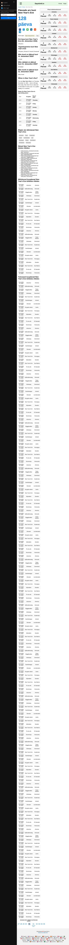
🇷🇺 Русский (44, 937)
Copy (37, 35)
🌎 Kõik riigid (5, 8)
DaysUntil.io (39, 3)
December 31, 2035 (21, 692)
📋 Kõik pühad (5, 5)
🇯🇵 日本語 (54, 939)
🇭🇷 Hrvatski (39, 941)
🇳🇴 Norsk (50, 937)
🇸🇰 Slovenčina (50, 940)
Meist (39, 932)
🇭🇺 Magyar (58, 940)
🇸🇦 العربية (46, 941)
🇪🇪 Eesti (29, 940)
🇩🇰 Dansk (59, 936)
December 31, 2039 (21, 875)
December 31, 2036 (21, 738)
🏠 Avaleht (4, 2)
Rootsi (27, 140)
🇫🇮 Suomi (56, 937)
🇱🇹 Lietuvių (60, 941)
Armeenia (21, 135)
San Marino (32, 140)
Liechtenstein (26, 137)
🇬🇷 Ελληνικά (36, 940)
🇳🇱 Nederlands (35, 937)
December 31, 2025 (21, 231)
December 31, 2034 (21, 647)
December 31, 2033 (28, 125)
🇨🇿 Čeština (43, 940)
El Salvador (21, 142)
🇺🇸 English (23, 936)
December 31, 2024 (21, 185)
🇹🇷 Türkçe (62, 937)
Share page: (21, 35)
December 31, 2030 (28, 114)
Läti (32, 137)
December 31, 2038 (21, 829)
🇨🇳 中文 (48, 939)
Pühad (60, 3)
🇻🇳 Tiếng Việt (35, 939)
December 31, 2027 (28, 104)
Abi (47, 932)
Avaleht (19, 7)
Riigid (64, 3)
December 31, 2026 (28, 100)
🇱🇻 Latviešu (53, 941)
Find (8, 17)
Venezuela (28, 142)
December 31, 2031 (28, 118)
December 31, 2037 (21, 784)
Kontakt (43, 932)
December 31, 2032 (28, 121)
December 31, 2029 (28, 111)
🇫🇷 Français (31, 936)
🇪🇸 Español (53, 936)
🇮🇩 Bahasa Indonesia (26, 939)
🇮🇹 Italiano (28, 937)
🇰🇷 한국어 (60, 939)
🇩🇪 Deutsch (38, 936)
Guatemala (32, 135)
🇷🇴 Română (32, 941)
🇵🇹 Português (45, 936)
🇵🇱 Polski (42, 939)
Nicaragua (21, 140)
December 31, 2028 (28, 107)
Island (20, 137)
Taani (26, 135)
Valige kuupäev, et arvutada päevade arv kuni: (7, 12)
